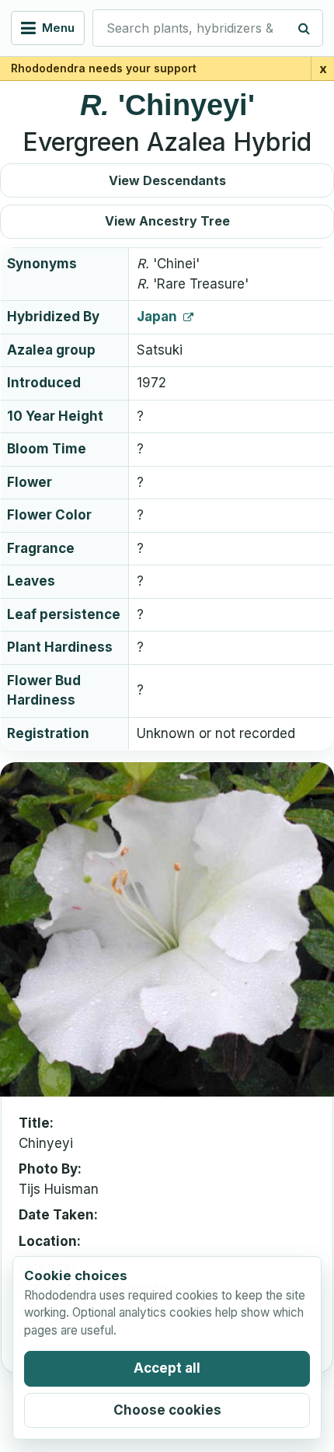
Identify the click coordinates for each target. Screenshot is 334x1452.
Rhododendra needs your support (104, 68)
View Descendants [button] (167, 180)
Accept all (167, 1368)
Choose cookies (167, 1410)
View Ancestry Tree (167, 221)
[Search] (304, 28)
